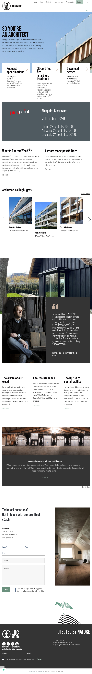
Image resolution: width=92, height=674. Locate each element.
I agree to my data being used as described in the (19, 659)
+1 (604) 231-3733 (7, 532)
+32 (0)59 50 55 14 (59, 640)
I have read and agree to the (29, 589)
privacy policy (31, 659)
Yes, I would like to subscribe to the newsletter (31, 591)
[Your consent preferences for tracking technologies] (4, 670)
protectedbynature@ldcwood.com (63, 642)
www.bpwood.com (7, 537)
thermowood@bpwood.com (10, 534)
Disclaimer (53, 671)
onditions (48, 671)
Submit (6, 590)
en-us (86, 2)
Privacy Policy (59, 671)
